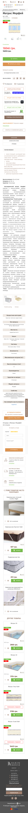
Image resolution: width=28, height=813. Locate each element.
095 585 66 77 (14, 775)
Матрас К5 (14, 623)
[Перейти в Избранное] (18, 2)
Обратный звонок (14, 783)
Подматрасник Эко (14, 557)
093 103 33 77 (14, 777)
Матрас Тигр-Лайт (14, 686)
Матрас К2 (14, 655)
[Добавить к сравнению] (7, 521)
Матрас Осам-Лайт (14, 721)
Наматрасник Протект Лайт (14, 527)
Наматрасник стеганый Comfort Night (14, 498)
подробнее (14, 404)
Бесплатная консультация (26, 408)
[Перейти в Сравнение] (21, 2)
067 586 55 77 (14, 779)
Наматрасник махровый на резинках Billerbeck (14, 588)
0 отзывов (14, 17)
